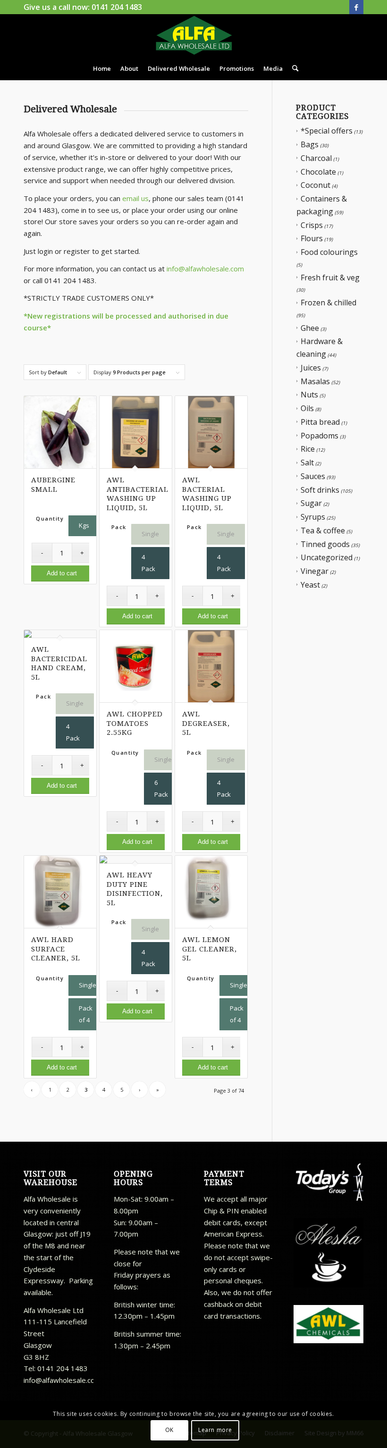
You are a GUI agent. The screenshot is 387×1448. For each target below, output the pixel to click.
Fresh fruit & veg (330, 277)
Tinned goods (325, 544)
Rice (308, 449)
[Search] (292, 68)
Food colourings (329, 252)
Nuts (309, 394)
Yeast (310, 585)
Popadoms (319, 435)
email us (135, 198)
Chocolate (318, 172)
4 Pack (148, 563)
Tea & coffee (323, 530)
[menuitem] (102, 68)
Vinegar (314, 571)
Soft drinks (320, 490)
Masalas (315, 381)
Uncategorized (327, 557)
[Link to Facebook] (356, 7)
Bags (310, 144)
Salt (307, 462)
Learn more (215, 1430)
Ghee (310, 328)
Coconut (315, 185)
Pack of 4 (86, 1014)
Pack (118, 526)
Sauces (313, 476)
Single (150, 534)
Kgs (84, 525)
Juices (311, 367)
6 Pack (161, 788)
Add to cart (62, 573)
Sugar (311, 503)
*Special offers (327, 131)
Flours (312, 238)
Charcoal (316, 158)
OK (169, 1430)
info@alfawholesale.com (205, 268)
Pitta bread (320, 422)
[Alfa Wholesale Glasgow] (193, 35)
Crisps (312, 225)
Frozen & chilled (328, 302)
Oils (307, 408)
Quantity (50, 518)
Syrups (313, 517)
